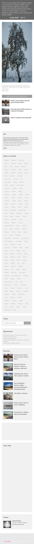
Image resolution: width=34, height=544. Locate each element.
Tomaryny (16, 285)
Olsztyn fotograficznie (10, 336)
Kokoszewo (19, 213)
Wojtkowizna (21, 294)
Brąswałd (13, 172)
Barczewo (6, 163)
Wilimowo (6, 294)
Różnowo (6, 266)
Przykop (18, 250)
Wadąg (5, 291)
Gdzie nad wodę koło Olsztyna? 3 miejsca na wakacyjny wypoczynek (20, 366)
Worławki (12, 297)
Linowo (18, 225)
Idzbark (14, 201)
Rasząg (6, 257)
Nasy (5, 235)
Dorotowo (21, 182)
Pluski (21, 247)
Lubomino (24, 225)
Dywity (6, 185)
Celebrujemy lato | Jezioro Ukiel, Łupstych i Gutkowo (21, 374)
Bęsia (5, 176)
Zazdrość (6, 303)
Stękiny (6, 278)
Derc (22, 179)
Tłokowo (13, 288)
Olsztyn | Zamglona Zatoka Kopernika (21, 117)
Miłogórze (6, 232)
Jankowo (26, 201)
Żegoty (14, 310)
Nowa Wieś (16, 238)
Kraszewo (18, 216)
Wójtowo (14, 300)
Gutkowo (13, 197)
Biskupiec (6, 169)
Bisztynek (13, 169)
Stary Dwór (14, 272)
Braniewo (26, 169)
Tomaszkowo (24, 285)
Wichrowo (18, 291)
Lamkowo (21, 222)
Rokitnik (18, 260)
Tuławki (6, 288)
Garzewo (14, 191)
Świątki (24, 306)
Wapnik (11, 291)
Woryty (6, 297)
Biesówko (23, 166)
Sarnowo (6, 269)
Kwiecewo (6, 222)
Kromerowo (14, 219)
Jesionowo (13, 204)
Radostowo (12, 253)
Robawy (25, 257)
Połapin (26, 247)
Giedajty (20, 191)
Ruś (18, 263)
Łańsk (26, 303)
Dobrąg (15, 182)
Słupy (21, 282)
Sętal (16, 282)
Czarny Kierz (7, 179)
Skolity (24, 269)
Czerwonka (15, 179)
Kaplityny (13, 207)
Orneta (5, 244)
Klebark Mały (13, 210)
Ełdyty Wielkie (20, 185)
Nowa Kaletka (7, 238)
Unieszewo (19, 288)
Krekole (24, 216)
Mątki (19, 232)
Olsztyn (26, 241)
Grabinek (21, 194)
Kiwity (6, 210)
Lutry (5, 229)
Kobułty (12, 213)
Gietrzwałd (6, 194)
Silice (12, 269)
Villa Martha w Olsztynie (20, 393)
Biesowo (17, 166)
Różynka (13, 266)
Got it (22, 18)
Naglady (25, 232)
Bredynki (6, 172)
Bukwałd (20, 172)
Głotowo (27, 197)
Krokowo (6, 219)
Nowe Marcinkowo (8, 241)
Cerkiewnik (12, 176)
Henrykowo (7, 201)
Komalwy (26, 213)
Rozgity (24, 260)
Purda (5, 253)
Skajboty (18, 269)
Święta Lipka (7, 310)
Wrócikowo (7, 300)
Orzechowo (12, 244)
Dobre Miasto (7, 182)
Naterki (11, 235)
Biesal (11, 166)
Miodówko (24, 229)
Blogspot (8, 541)
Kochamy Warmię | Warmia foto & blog (15, 335)
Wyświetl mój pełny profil (18, 524)
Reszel (19, 257)
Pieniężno (15, 247)
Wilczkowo (25, 291)
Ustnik (26, 288)
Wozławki (19, 297)
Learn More (14, 18)
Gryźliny (6, 197)
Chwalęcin (19, 176)
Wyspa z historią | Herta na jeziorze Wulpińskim (21, 403)
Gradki (27, 194)
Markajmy (17, 229)
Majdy (10, 229)
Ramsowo (19, 253)
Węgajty (21, 300)
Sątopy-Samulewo (8, 282)
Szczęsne (12, 278)
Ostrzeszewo (7, 247)
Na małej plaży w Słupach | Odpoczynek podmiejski (21, 413)
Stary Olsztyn (22, 272)
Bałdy (5, 166)
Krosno (21, 219)
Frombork (14, 188)
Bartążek (26, 163)
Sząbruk (19, 278)
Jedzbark (6, 204)
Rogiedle (6, 260)
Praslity (6, 250)
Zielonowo (20, 303)
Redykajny (12, 257)
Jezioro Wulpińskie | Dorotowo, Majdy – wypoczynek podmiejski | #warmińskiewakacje (20, 386)
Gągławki (20, 197)
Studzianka (25, 275)
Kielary (19, 207)
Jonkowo (6, 207)
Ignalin (19, 201)
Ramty (25, 253)
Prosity (12, 250)
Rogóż (12, 260)
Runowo (6, 263)
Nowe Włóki (19, 241)
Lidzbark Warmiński (9, 225)
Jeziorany (20, 204)
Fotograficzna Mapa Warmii (11, 343)
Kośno (11, 216)
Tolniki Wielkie (7, 285)
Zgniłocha (13, 303)
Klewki (6, 213)
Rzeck (23, 263)
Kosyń (5, 216)
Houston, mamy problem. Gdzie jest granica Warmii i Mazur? (21, 357)
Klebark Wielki (22, 210)
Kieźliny (26, 207)
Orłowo (19, 244)
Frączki (21, 188)
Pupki (23, 250)
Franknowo (7, 188)
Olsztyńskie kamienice (10, 338)
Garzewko (6, 191)
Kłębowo (14, 222)
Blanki (19, 169)
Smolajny (6, 272)
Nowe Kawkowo (25, 238)
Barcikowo (14, 160)
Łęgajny (18, 306)
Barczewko (21, 160)
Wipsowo (14, 294)
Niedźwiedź (17, 235)
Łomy (5, 306)
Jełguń (26, 204)
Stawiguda (6, 275)
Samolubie (20, 266)
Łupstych (12, 306)
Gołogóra (14, 194)
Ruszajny (13, 263)
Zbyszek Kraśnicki (16, 520)
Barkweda (13, 163)
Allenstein (6, 160)
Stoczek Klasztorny (16, 275)
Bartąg (20, 163)
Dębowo (12, 185)
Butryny (26, 172)
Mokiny (13, 232)
